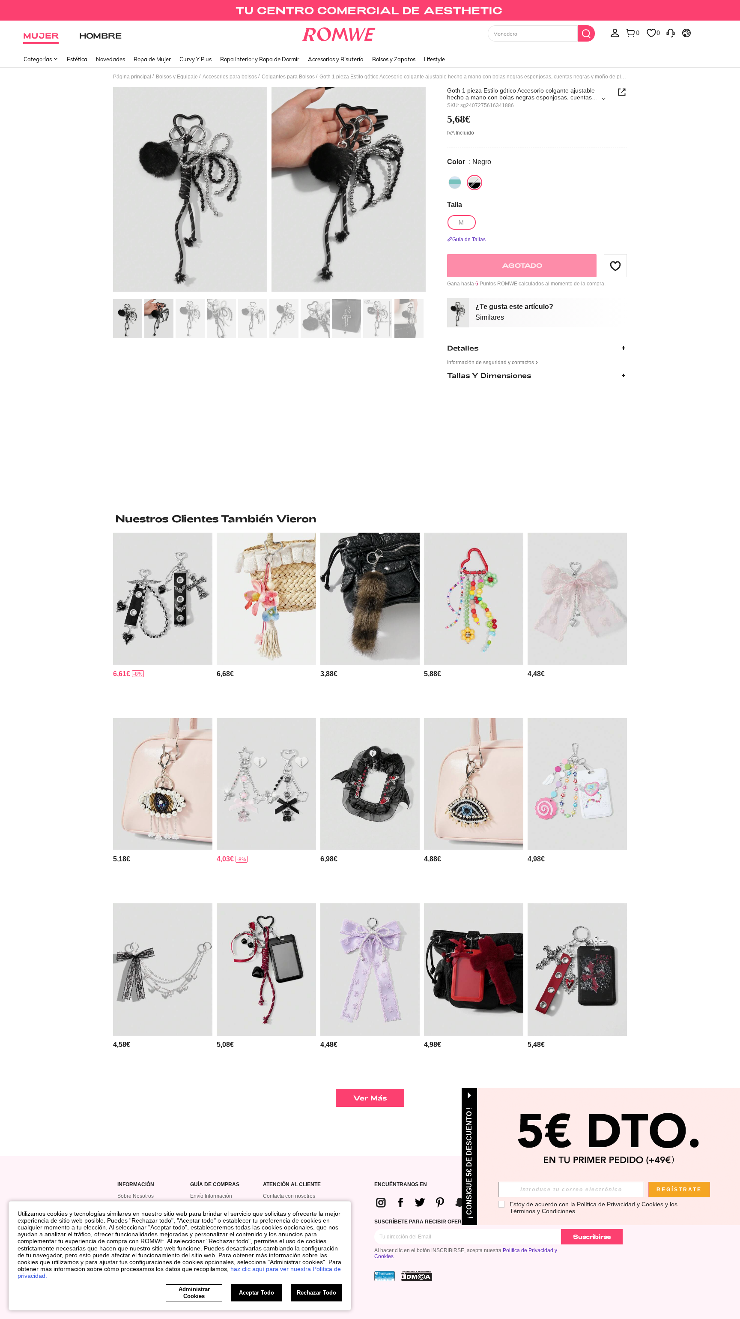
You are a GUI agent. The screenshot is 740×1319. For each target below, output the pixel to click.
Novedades (110, 59)
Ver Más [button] (370, 1098)
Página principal (132, 77)
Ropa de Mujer (152, 59)
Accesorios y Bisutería (336, 59)
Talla (454, 204)
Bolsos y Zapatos (393, 59)
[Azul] (454, 182)
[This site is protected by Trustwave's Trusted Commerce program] (384, 1276)
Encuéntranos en (400, 1184)
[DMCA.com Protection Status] (416, 1276)
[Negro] (474, 182)
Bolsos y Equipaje (177, 77)
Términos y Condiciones (542, 1211)
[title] (370, 519)
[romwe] (339, 33)
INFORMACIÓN (135, 1184)
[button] (615, 265)
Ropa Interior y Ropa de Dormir (259, 59)
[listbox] (615, 33)
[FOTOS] (269, 191)
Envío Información (211, 1196)
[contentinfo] (121, 673)
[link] (370, 10)
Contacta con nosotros (289, 1196)
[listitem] (162, 622)
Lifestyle (434, 59)
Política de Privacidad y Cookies (620, 1204)
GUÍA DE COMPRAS (214, 1184)
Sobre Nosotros (135, 1196)
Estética (77, 59)
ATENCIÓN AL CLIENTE (292, 1184)
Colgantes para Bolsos (288, 77)
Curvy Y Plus (195, 59)
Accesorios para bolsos (230, 77)
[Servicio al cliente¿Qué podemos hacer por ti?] (670, 32)
